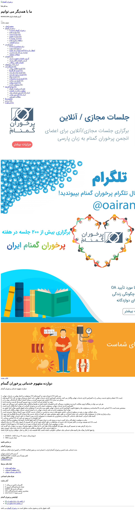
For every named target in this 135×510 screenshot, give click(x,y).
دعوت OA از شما (15, 48)
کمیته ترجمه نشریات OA (18, 74)
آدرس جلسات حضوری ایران (19, 58)
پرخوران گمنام (10, 28)
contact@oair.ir (6, 459)
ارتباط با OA (9, 103)
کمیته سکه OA (14, 76)
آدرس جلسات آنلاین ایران (18, 60)
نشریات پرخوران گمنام (17, 89)
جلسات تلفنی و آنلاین (16, 62)
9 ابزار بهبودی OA (15, 38)
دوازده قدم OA (14, 32)
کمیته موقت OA (15, 83)
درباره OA (8, 101)
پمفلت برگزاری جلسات (17, 91)
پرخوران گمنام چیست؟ (17, 30)
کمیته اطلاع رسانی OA (17, 68)
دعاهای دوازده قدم (15, 40)
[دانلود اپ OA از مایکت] (13, 503)
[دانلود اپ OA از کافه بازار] (14, 501)
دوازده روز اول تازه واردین (18, 52)
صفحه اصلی (9, 26)
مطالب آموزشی (15, 97)
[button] (6, 378)
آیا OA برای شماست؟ (16, 46)
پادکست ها (9, 99)
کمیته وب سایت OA (16, 81)
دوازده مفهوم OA (15, 36)
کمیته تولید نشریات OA (17, 72)
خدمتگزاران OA (10, 66)
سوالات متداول (14, 54)
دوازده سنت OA (15, 34)
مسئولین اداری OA (16, 85)
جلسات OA (9, 56)
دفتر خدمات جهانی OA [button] (13, 472)
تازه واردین (9, 44)
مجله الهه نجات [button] (10, 468)
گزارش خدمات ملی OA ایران (19, 93)
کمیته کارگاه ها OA (16, 70)
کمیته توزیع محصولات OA (18, 79)
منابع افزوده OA (10, 87)
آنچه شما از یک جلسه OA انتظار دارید (22, 50)
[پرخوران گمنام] (7, 2)
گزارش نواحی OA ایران (17, 95)
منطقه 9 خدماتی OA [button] (12, 470)
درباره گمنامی (14, 42)
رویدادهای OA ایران (12, 64)
